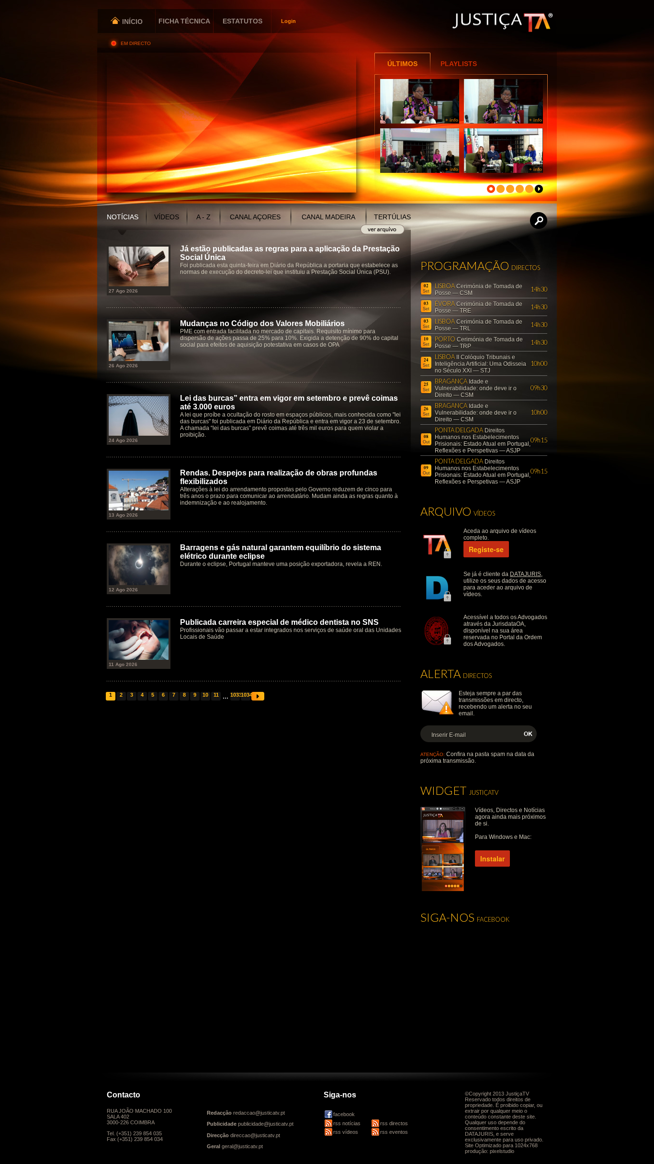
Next (257, 696)
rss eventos (394, 1132)
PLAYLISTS (458, 64)
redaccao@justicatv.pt (259, 1113)
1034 (245, 695)
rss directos (394, 1123)
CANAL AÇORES (255, 217)
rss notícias (347, 1123)
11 (216, 695)
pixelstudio (502, 1151)
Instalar (492, 858)
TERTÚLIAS (392, 217)
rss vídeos (345, 1132)
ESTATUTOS (242, 21)
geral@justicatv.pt (242, 1146)
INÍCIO (131, 21)
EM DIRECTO (136, 43)
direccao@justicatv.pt (255, 1135)
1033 (235, 695)
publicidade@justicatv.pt (265, 1124)
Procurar (539, 220)
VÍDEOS (166, 217)
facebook (344, 1114)
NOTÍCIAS (122, 217)
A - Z (203, 217)
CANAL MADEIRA (328, 217)
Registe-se (486, 549)
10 (205, 695)
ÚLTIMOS (402, 64)
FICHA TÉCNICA (184, 21)
